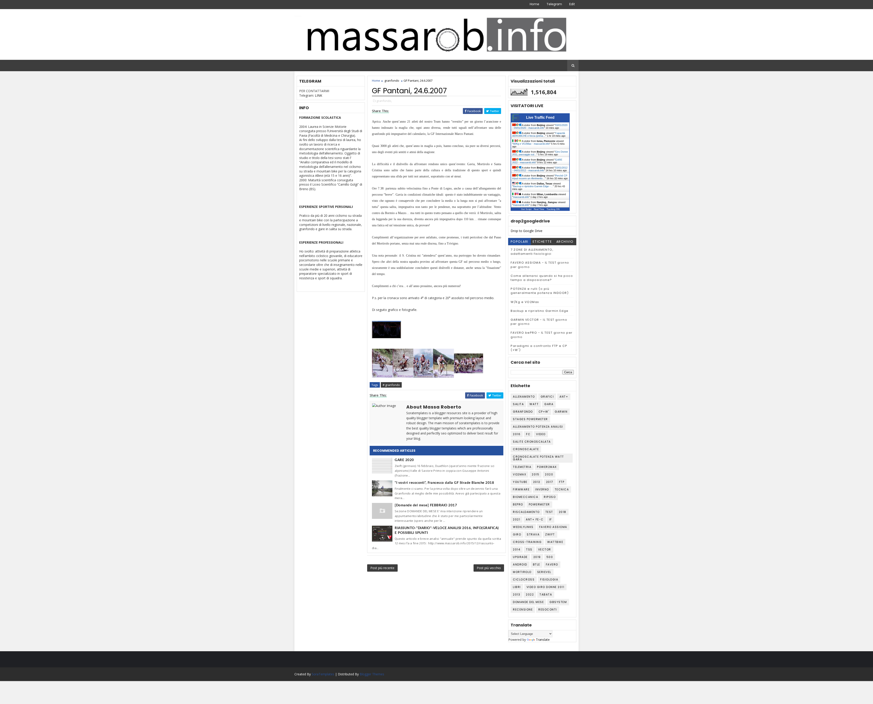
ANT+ (563, 397)
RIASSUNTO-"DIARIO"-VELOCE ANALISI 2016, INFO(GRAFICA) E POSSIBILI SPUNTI (447, 530)
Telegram (554, 4)
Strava (533, 534)
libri (517, 587)
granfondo (391, 80)
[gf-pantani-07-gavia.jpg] (423, 363)
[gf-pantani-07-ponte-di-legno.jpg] (468, 363)
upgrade (520, 557)
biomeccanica (525, 497)
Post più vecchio (489, 568)
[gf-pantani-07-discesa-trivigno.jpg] (403, 363)
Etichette (542, 241)
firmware (521, 489)
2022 (530, 594)
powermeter (539, 504)
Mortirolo (522, 572)
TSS (529, 549)
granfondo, (384, 101)
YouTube (520, 482)
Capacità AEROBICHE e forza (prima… (538, 134)
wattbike (555, 542)
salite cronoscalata (532, 442)
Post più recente (382, 568)
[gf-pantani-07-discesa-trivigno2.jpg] (382, 363)
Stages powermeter (530, 419)
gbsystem (558, 602)
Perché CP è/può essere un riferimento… (539, 177)
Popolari (519, 241)
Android (520, 564)
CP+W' (544, 412)
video (541, 434)
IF (550, 519)
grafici (547, 397)
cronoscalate (526, 449)
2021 (516, 519)
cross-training (527, 542)
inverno (542, 489)
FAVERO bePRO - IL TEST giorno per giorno (542, 335)
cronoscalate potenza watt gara (538, 458)
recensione (523, 609)
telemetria (522, 467)
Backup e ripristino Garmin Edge (540, 311)
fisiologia (549, 579)
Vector (544, 549)
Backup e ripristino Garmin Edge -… (533, 186)
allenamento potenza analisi (538, 427)
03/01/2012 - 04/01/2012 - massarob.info (539, 169)
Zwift (550, 534)
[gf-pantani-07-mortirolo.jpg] (443, 363)
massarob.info (521, 197)
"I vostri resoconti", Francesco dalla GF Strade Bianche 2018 (444, 482)
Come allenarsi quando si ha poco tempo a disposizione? (542, 278)
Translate (543, 639)
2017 (549, 482)
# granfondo (391, 385)
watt (534, 404)
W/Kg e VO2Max (525, 302)
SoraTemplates (323, 674)
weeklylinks (523, 527)
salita (518, 404)
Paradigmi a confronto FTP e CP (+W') (539, 348)
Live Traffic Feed (540, 117)
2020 (549, 474)
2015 (535, 474)
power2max (547, 467)
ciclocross (523, 579)
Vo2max (519, 474)
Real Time (539, 209)
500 (550, 557)
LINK (318, 95)
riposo (550, 497)
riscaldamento (526, 512)
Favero (552, 564)
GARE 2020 (404, 460)
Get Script (526, 209)
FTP (561, 482)
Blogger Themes (372, 674)
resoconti (547, 609)
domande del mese (528, 602)
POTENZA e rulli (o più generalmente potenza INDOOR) (540, 291)
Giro (517, 534)
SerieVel (544, 572)
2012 (536, 482)
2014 (516, 549)
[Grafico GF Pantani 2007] (386, 329)
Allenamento (524, 397)
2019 (537, 557)
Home (534, 4)
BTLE (536, 564)
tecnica (562, 489)
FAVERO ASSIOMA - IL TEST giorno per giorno (540, 264)
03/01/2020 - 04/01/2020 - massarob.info (539, 126)
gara (548, 404)
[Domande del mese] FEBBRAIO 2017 (426, 505)
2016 (516, 434)
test (549, 512)
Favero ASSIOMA (553, 527)
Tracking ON (553, 209)
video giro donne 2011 (545, 587)
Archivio (565, 241)
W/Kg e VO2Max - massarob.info (531, 143)
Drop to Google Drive (526, 231)
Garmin (561, 412)
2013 (516, 594)
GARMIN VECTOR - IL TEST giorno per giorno (539, 322)
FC (528, 434)
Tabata (545, 594)
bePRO (518, 504)
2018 (562, 512)
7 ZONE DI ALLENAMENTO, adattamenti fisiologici (532, 251)
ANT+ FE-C (535, 519)
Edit (572, 4)
